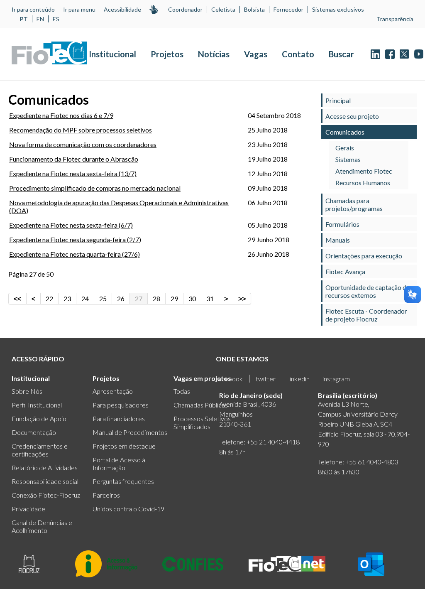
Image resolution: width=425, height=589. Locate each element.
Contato (298, 54)
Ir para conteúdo (33, 9)
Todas (181, 391)
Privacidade (28, 509)
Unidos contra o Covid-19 (128, 509)
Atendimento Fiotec (363, 171)
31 (210, 298)
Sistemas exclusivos (338, 9)
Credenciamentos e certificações (40, 450)
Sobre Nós (27, 391)
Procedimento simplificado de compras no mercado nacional (95, 188)
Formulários (342, 224)
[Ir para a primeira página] (17, 298)
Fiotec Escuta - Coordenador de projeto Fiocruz (366, 315)
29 (174, 298)
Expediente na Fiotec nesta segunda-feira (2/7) (75, 239)
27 (138, 298)
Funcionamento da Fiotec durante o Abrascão (73, 159)
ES (56, 18)
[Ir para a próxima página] (226, 298)
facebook (229, 379)
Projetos (167, 54)
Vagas (255, 54)
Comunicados (344, 132)
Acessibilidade (122, 9)
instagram (336, 379)
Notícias (214, 54)
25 (103, 298)
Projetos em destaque (124, 446)
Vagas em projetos (202, 378)
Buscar (341, 54)
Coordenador (185, 9)
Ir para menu (79, 9)
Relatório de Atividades (45, 467)
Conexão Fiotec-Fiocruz (46, 495)
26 (121, 298)
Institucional (112, 54)
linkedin (299, 379)
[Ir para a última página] (242, 298)
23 (67, 298)
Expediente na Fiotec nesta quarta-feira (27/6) (74, 254)
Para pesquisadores (121, 405)
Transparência (394, 18)
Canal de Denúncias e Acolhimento (42, 526)
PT (24, 18)
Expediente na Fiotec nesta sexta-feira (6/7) (71, 225)
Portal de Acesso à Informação (119, 463)
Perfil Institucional (37, 405)
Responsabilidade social (45, 481)
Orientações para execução (363, 256)
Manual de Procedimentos (130, 432)
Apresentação (113, 391)
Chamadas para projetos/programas (354, 204)
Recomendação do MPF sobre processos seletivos (80, 130)
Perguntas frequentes (123, 481)
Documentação (34, 432)
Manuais (337, 240)
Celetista (223, 9)
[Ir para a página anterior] (34, 298)
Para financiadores (119, 418)
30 (192, 298)
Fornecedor (288, 9)
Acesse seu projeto (352, 116)
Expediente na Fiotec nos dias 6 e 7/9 (61, 115)
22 (49, 298)
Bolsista (254, 9)
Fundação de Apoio (39, 418)
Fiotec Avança (345, 271)
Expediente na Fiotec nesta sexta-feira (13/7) (73, 173)
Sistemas (348, 159)
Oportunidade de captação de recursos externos (367, 291)
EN (40, 18)
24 (85, 298)
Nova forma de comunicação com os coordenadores (82, 144)
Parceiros (106, 495)
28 (156, 298)
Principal (338, 100)
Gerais (344, 148)
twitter (266, 379)
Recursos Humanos (362, 183)
